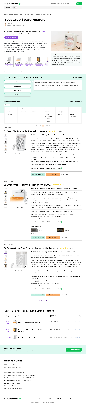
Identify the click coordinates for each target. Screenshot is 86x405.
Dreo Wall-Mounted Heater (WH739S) (29, 322)
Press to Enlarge (19, 153)
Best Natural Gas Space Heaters (13, 388)
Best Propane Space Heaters (12, 385)
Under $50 (60, 114)
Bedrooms (17, 86)
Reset (48, 125)
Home (17, 82)
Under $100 (60, 112)
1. (25, 131)
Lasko (46, 112)
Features (72, 114)
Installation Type (73, 111)
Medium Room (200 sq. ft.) (22, 112)
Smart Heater (73, 116)
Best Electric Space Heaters (12, 383)
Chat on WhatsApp (75, 349)
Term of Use (49, 398)
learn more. (52, 14)
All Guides (59, 398)
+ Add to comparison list (38, 174)
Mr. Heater (47, 121)
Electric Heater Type (74, 112)
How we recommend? (77, 72)
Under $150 (60, 111)
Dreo (14, 7)
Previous (75, 77)
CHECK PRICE (8, 65)
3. (31, 248)
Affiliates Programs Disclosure (48, 402)
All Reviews (33, 233)
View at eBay (64, 174)
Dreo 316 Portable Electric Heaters (28, 337)
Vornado (47, 111)
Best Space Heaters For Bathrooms (14, 372)
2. (27, 184)
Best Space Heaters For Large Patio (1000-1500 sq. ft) (19, 378)
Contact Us (69, 398)
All (5, 152)
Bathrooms (17, 90)
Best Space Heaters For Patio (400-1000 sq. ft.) (17, 380)
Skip (79, 77)
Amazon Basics (49, 116)
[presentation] (5, 62)
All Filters (38, 125)
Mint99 (79, 3)
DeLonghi (47, 114)
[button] (43, 10)
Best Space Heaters (9, 364)
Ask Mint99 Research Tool (53, 168)
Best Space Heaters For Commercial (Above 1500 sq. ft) (19, 375)
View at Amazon (53, 174)
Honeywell (47, 118)
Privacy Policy (37, 398)
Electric (34, 111)
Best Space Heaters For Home (12, 367)
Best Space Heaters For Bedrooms (14, 370)
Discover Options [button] (11, 37)
